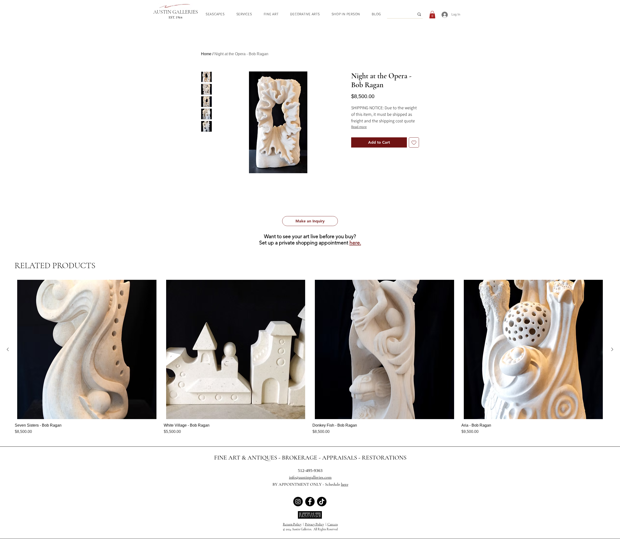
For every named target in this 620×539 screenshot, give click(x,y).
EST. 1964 (175, 17)
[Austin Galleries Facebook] (310, 501)
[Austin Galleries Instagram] (298, 501)
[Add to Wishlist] (414, 142)
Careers (332, 524)
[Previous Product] (8, 349)
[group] (310, 357)
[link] (432, 14)
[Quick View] (87, 349)
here (344, 484)
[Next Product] (612, 349)
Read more (359, 127)
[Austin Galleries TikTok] (321, 501)
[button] (310, 221)
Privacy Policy (314, 524)
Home (206, 54)
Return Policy (292, 524)
